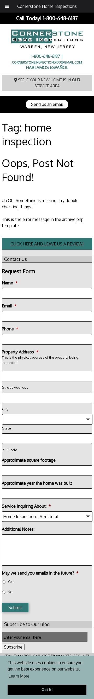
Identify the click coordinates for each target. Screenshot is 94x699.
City (5, 409)
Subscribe (13, 647)
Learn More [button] (19, 676)
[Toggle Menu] (7, 6)
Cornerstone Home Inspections (47, 6)
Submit (15, 607)
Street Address (15, 387)
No (10, 591)
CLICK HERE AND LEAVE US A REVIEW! (47, 244)
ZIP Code (9, 450)
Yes (11, 581)
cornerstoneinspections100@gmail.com (47, 62)
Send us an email (47, 104)
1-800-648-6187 (60, 18)
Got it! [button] (47, 689)
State (6, 428)
